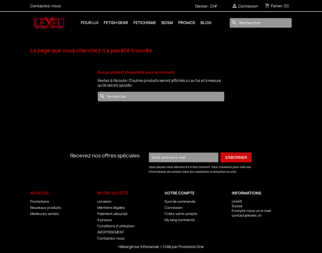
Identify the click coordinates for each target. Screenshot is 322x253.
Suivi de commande (180, 201)
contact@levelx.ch (247, 215)
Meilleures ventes (44, 213)
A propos (104, 220)
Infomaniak (150, 246)
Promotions (39, 201)
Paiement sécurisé (112, 213)
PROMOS (186, 22)
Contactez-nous (45, 5)
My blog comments (180, 220)
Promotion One (191, 246)
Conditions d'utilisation (116, 226)
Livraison (104, 201)
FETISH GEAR (116, 22)
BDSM (167, 22)
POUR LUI (89, 22)
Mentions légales (111, 207)
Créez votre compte (181, 213)
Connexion (173, 207)
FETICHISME (144, 22)
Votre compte (180, 193)
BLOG (206, 22)
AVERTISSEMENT (110, 232)
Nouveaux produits (45, 207)
